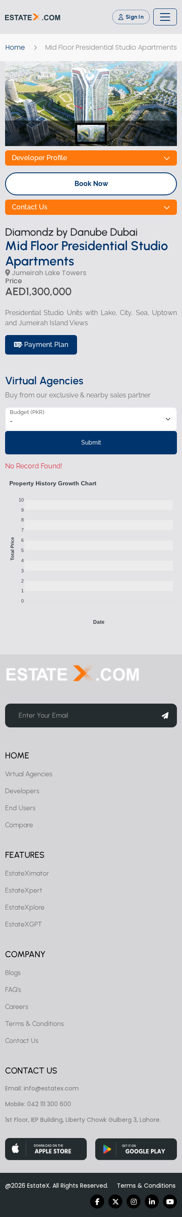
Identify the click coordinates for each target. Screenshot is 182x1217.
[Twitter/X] (115, 1201)
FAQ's (13, 990)
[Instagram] (134, 1201)
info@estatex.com (51, 1088)
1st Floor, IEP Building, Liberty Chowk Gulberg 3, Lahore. (83, 1120)
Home (15, 47)
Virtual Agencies (28, 774)
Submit (91, 442)
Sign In (134, 17)
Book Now (91, 184)
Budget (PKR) (27, 412)
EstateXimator (27, 873)
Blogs (13, 973)
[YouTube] (170, 1201)
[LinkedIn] (152, 1201)
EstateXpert (23, 890)
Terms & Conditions (34, 1024)
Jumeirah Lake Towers (48, 273)
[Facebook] (97, 1201)
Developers (22, 791)
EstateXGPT (23, 924)
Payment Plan (45, 345)
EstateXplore (24, 907)
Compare (19, 825)
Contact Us (29, 207)
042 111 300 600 (49, 1104)
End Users (20, 808)
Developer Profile (39, 158)
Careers (16, 1007)
